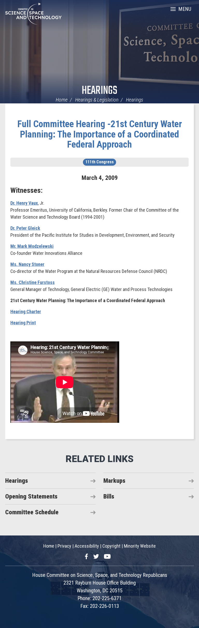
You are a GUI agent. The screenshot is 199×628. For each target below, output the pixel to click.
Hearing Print (23, 322)
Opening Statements (31, 496)
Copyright (111, 546)
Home (62, 100)
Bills (108, 496)
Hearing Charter (25, 311)
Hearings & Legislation (96, 100)
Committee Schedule (32, 512)
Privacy (64, 546)
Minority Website (140, 546)
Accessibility (87, 546)
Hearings (99, 91)
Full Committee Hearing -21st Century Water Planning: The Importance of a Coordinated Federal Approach (99, 134)
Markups (114, 480)
